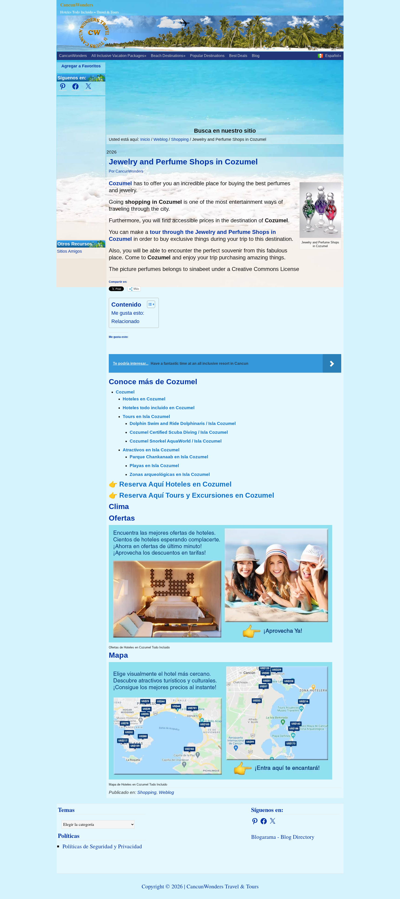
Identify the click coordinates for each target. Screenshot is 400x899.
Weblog (166, 792)
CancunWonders (76, 4)
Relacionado (125, 321)
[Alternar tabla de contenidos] (149, 304)
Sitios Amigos (69, 251)
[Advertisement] (225, 94)
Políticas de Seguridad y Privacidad (102, 846)
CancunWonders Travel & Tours (223, 886)
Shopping (146, 792)
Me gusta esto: (127, 313)
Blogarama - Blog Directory (282, 836)
